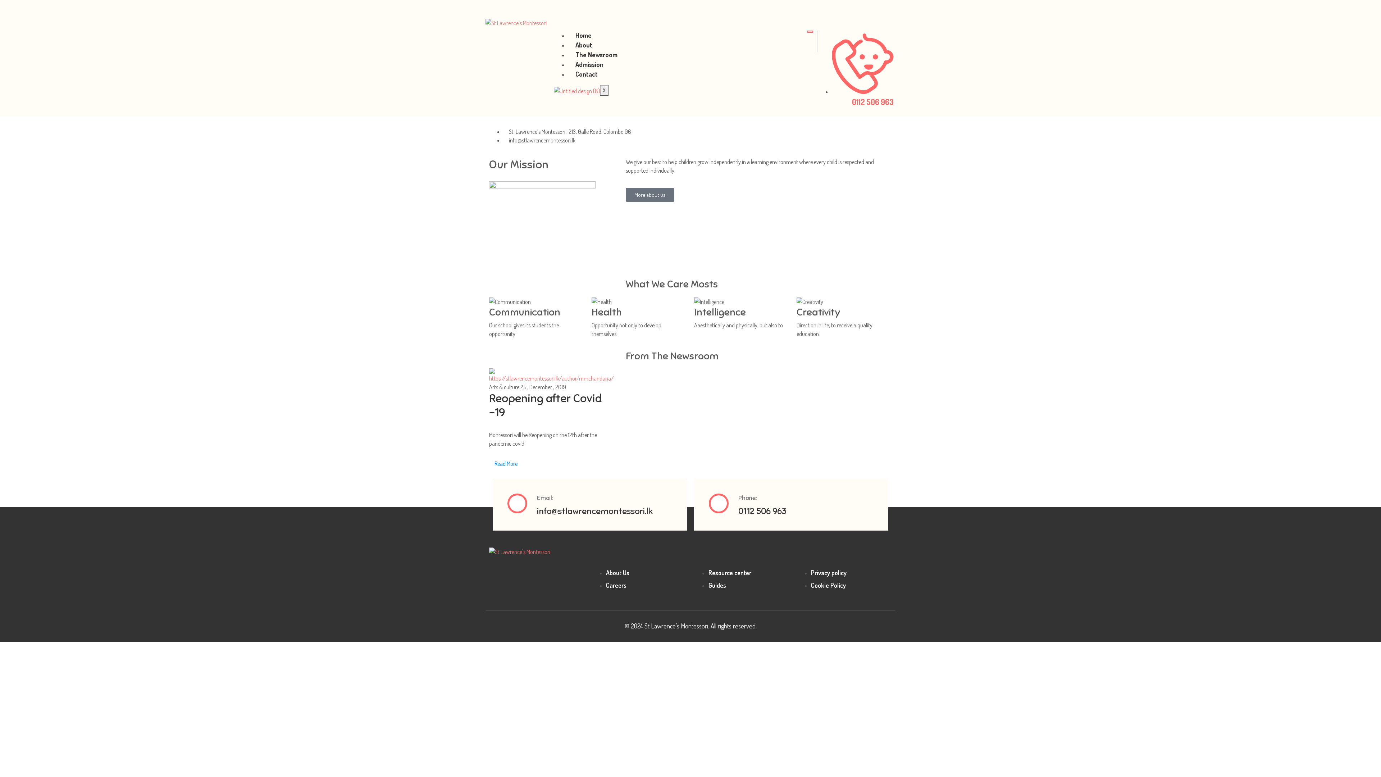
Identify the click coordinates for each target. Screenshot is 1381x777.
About (583, 45)
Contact (586, 74)
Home (583, 35)
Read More (505, 463)
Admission (589, 64)
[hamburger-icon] (810, 32)
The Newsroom (596, 55)
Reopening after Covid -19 (545, 405)
